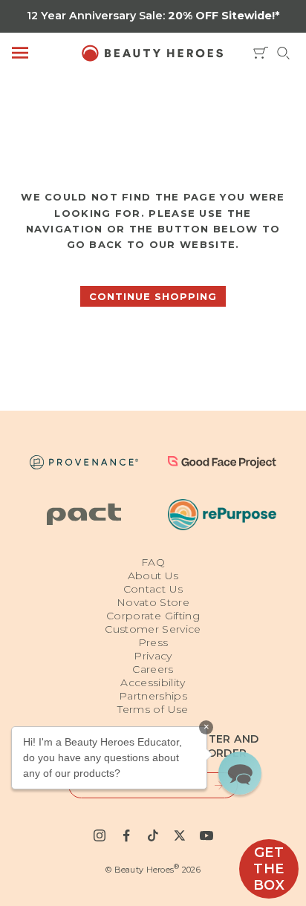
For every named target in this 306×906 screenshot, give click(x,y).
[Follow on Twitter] (179, 835)
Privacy (153, 655)
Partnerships (153, 696)
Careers (152, 669)
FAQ (153, 562)
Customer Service (153, 629)
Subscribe (212, 785)
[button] (239, 773)
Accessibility (153, 682)
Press (153, 642)
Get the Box (269, 868)
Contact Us (153, 589)
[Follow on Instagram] (99, 835)
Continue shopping (153, 296)
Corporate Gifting (153, 615)
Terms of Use (152, 709)
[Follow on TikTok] (153, 835)
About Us (153, 575)
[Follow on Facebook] (126, 835)
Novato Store (153, 602)
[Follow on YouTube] (206, 835)
